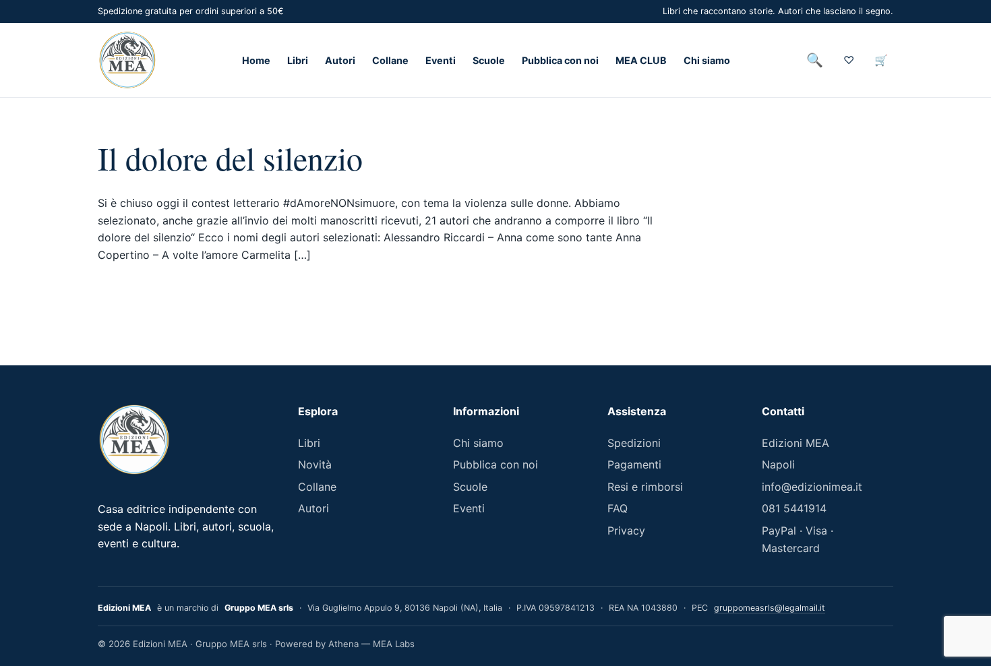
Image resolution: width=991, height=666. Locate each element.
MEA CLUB (641, 60)
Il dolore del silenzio (230, 157)
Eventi (440, 60)
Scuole (489, 60)
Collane (390, 60)
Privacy (626, 530)
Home (256, 60)
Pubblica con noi (560, 60)
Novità (315, 464)
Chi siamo (707, 60)
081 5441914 (794, 508)
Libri (297, 60)
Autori (340, 60)
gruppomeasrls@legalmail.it (769, 608)
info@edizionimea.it (812, 486)
